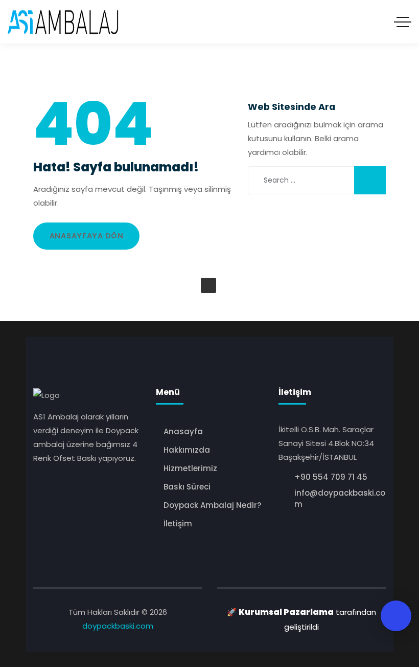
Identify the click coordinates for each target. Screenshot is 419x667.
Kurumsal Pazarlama (286, 612)
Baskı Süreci (187, 486)
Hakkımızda (187, 449)
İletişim (178, 523)
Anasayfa (183, 431)
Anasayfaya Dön (87, 236)
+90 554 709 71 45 (330, 477)
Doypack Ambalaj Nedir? (212, 505)
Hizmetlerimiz (190, 468)
